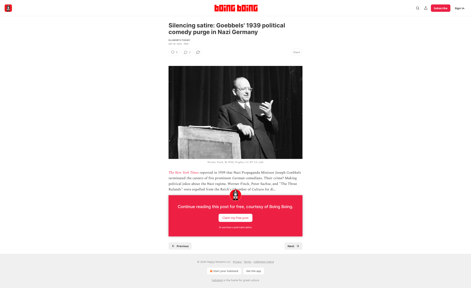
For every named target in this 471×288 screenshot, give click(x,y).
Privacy (237, 262)
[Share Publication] (425, 8)
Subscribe (440, 8)
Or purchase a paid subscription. (235, 227)
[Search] (417, 8)
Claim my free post (235, 218)
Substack (217, 280)
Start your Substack (225, 271)
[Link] (163, 59)
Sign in (459, 8)
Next (291, 246)
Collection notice (264, 262)
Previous (183, 246)
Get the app (253, 271)
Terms (247, 262)
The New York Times (184, 172)
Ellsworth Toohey (179, 40)
